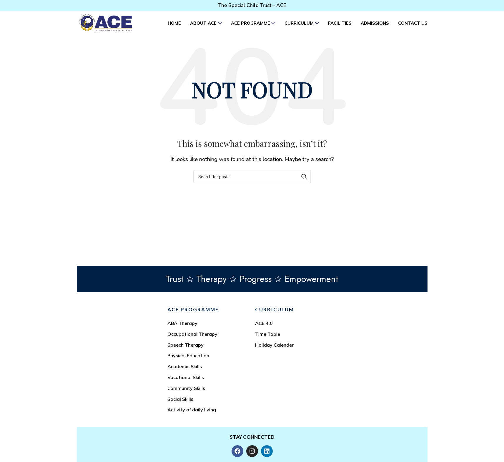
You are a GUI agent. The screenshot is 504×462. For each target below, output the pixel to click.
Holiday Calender (274, 345)
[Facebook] (237, 451)
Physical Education (188, 355)
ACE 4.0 (264, 323)
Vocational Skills (185, 377)
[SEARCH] (304, 176)
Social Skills (180, 399)
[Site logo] (105, 22)
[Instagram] (252, 451)
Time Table (267, 334)
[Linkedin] (267, 451)
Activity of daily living (191, 410)
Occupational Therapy (192, 334)
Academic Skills (184, 366)
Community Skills (186, 388)
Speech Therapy (185, 345)
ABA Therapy (182, 323)
